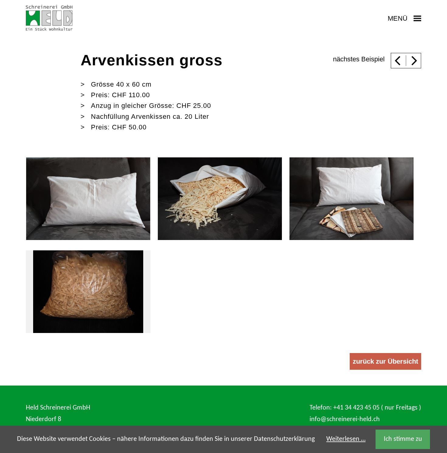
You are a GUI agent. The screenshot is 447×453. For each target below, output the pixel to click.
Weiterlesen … (346, 439)
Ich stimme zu (403, 439)
